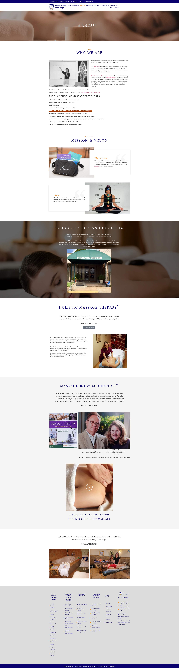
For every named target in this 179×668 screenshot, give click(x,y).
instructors (96, 67)
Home (69, 5)
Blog (111, 7)
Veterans (112, 5)
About (81, 5)
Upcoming (96, 5)
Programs (75, 5)
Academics (88, 5)
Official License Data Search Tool (91, 92)
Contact (116, 7)
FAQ (117, 5)
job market (97, 166)
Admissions (104, 5)
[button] (89, 487)
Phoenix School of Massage (98, 76)
